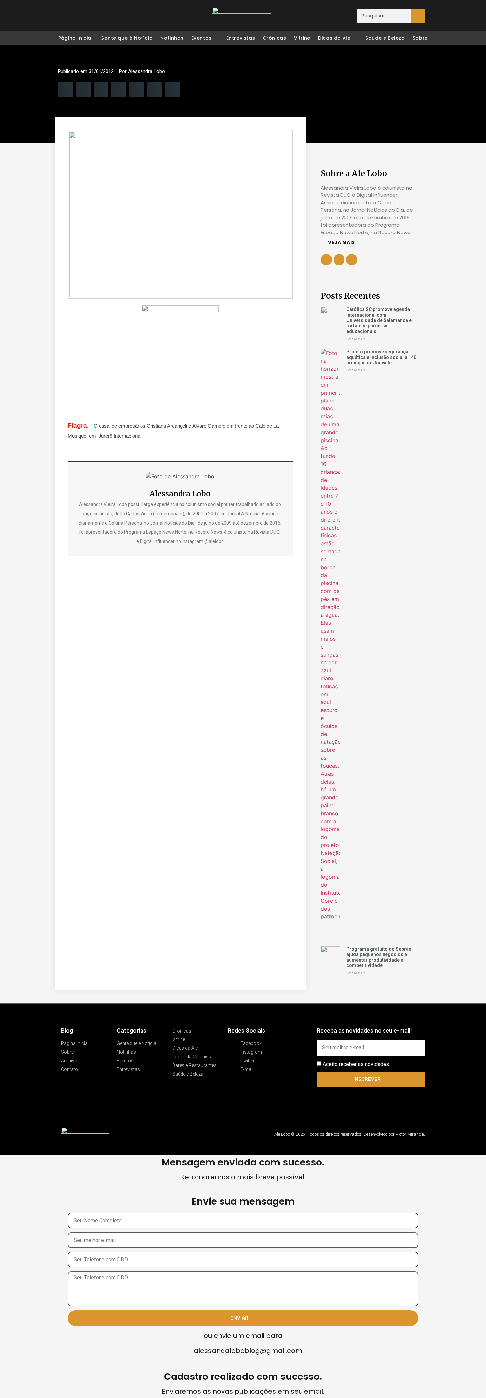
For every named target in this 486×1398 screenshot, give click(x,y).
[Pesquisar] (418, 16)
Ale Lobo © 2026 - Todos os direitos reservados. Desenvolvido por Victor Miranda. (349, 1134)
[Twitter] (91, 16)
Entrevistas (240, 38)
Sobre (420, 38)
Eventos (201, 38)
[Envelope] (105, 16)
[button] (65, 89)
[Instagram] (77, 16)
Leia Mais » (355, 339)
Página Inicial (75, 38)
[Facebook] (63, 16)
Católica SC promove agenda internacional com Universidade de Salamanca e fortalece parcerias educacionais (379, 320)
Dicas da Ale (334, 38)
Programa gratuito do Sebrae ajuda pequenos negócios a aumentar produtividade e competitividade (378, 957)
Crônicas (274, 38)
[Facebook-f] (339, 259)
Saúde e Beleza (385, 38)
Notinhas (171, 38)
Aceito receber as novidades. (356, 1064)
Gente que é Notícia (127, 38)
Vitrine (302, 38)
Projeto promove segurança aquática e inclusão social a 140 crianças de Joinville (381, 357)
